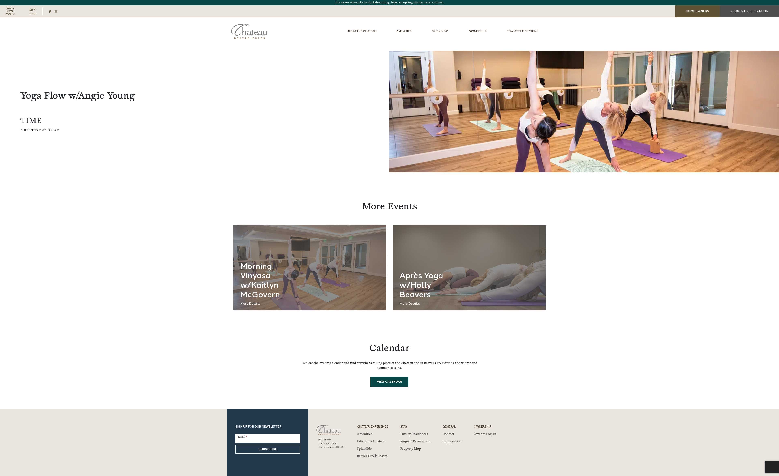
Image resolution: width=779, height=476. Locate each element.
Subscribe (268, 449)
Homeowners (697, 11)
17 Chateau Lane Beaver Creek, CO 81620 (331, 445)
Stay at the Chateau (522, 31)
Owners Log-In (485, 434)
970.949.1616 (324, 440)
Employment (452, 441)
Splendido (440, 31)
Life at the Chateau (361, 31)
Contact (448, 434)
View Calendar (389, 381)
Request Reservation (415, 441)
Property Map (410, 448)
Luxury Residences (414, 434)
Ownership (477, 31)
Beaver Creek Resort (372, 456)
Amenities (403, 31)
